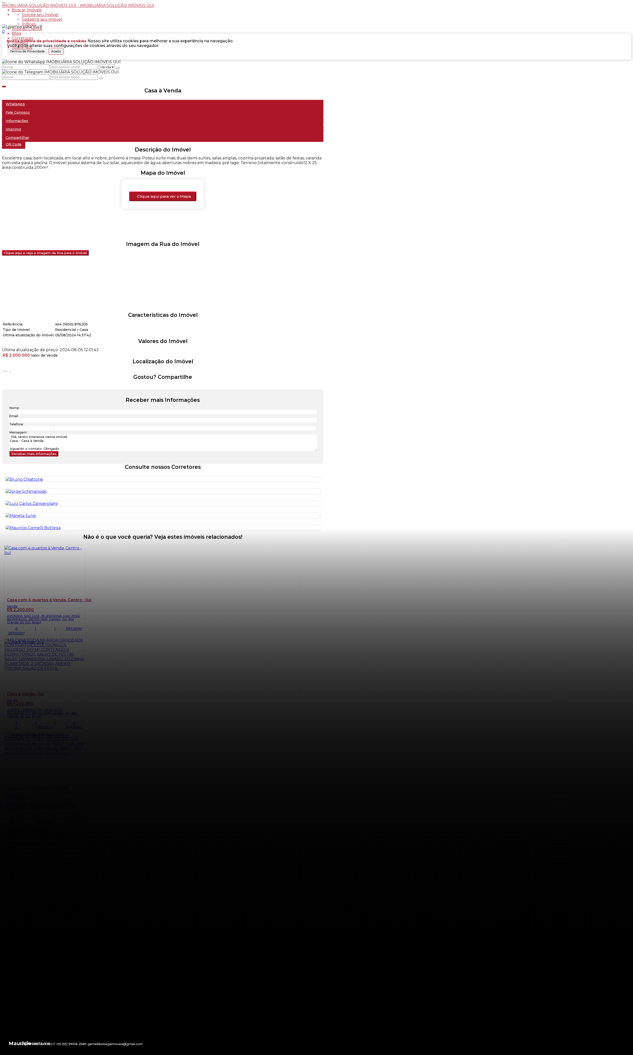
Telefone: (16, 424)
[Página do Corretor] (24, 479)
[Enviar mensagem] (118, 68)
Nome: (14, 408)
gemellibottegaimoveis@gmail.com (115, 1044)
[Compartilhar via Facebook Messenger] (168, 386)
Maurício (20, 1043)
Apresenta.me (36, 1043)
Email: (14, 416)
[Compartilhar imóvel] (4, 86)
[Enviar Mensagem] (101, 78)
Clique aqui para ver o (164, 196)
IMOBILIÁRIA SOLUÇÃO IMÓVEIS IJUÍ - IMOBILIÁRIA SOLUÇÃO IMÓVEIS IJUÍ (78, 5)
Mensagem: (18, 432)
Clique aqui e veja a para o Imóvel (45, 253)
